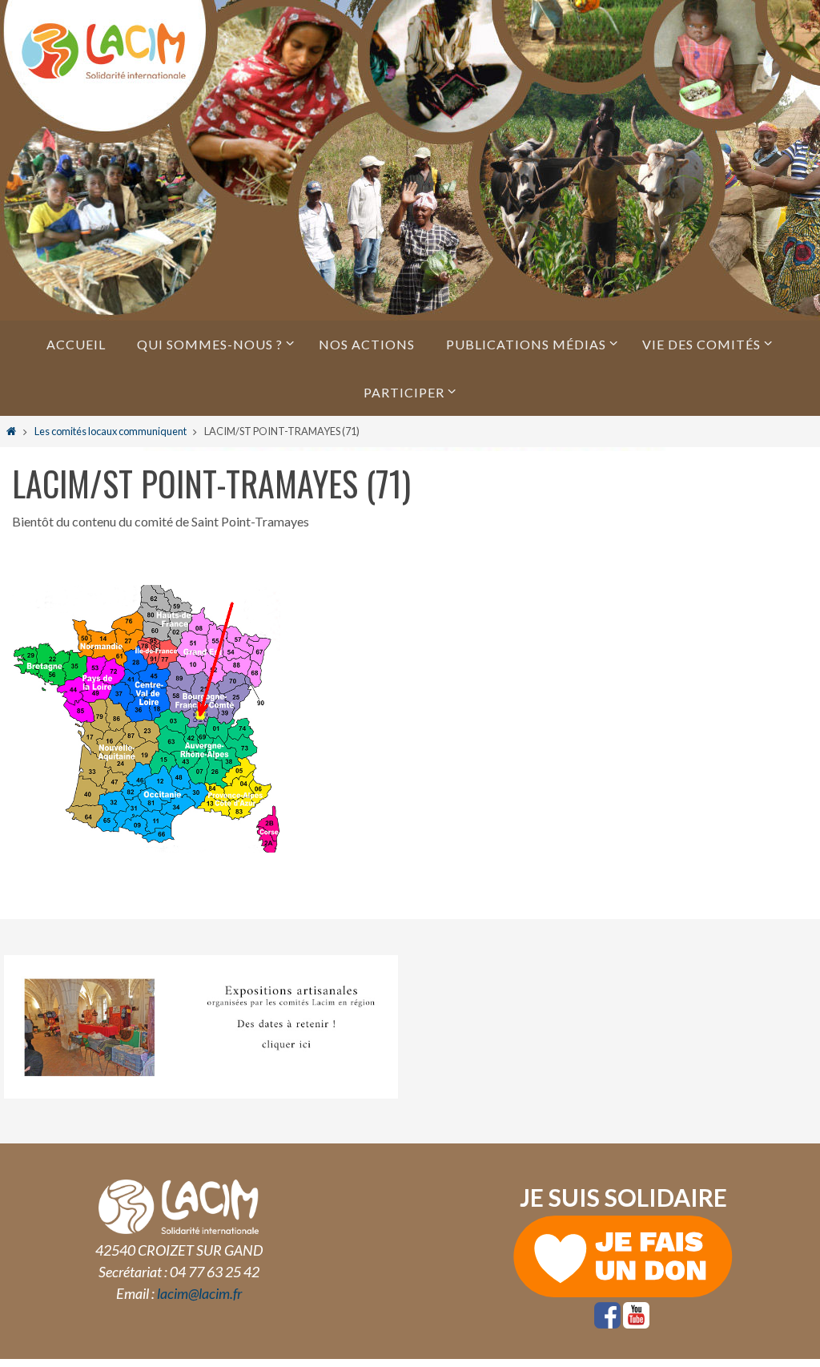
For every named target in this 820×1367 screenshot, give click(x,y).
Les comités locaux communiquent (110, 431)
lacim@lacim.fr (199, 1293)
